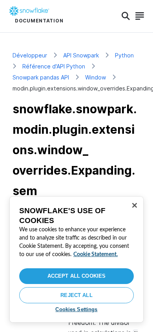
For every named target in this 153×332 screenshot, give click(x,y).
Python (124, 55)
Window (95, 77)
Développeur (30, 55)
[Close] (134, 205)
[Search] (125, 16)
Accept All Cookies (76, 276)
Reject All (76, 295)
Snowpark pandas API (41, 77)
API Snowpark (81, 55)
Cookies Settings (76, 309)
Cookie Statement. (95, 254)
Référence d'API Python (53, 66)
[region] (76, 259)
